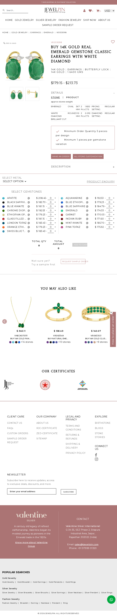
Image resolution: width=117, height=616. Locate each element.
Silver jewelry (46, 20)
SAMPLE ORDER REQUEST (57, 25)
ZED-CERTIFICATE (47, 433)
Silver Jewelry (8, 592)
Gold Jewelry (8, 582)
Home (9, 20)
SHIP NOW (89, 20)
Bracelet (24, 603)
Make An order (60, 156)
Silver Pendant (91, 592)
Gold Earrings (39, 582)
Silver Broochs (41, 592)
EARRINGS (35, 32)
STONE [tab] (55, 97)
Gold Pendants (55, 582)
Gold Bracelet (23, 582)
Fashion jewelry (69, 20)
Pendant (56, 603)
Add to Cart (80, 245)
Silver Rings (106, 592)
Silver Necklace (75, 592)
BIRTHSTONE (102, 423)
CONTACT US (14, 423)
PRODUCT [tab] (72, 97)
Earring (34, 603)
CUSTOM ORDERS (17, 433)
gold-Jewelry (19, 32)
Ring (65, 603)
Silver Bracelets (25, 592)
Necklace (45, 603)
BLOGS (99, 428)
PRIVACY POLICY (76, 453)
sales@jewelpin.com (86, 544)
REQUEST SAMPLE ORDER (73, 261)
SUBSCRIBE (68, 492)
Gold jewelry (24, 20)
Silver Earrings (58, 592)
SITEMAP (41, 438)
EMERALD (49, 32)
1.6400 (71, 72)
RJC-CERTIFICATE (46, 428)
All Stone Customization (88, 156)
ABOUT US (104, 20)
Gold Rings (71, 582)
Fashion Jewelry (9, 603)
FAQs (10, 428)
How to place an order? (113, 329)
